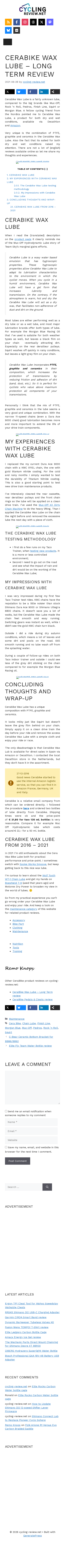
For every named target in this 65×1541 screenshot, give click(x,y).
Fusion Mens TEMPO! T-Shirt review (26, 1327)
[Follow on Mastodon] (50, 22)
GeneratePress (32, 1535)
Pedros (37, 1027)
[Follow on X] (41, 22)
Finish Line (43, 1023)
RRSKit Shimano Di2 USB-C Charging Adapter (32, 1312)
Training (17, 951)
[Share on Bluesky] (21, 91)
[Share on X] (10, 91)
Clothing (17, 927)
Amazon (15, 125)
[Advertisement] (32, 1246)
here (26, 808)
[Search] (47, 1187)
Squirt (8, 1032)
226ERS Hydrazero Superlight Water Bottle (31, 1350)
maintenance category (23, 909)
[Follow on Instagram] (25, 22)
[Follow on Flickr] (16, 30)
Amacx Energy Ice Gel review (23, 1337)
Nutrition (17, 943)
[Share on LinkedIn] (44, 91)
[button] (23, 166)
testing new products (43, 550)
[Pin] (32, 162)
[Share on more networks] (55, 91)
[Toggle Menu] (7, 42)
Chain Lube (29, 1023)
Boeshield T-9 (13, 882)
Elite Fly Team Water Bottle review (30, 1045)
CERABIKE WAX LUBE (20, 175)
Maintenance (20, 931)
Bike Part (18, 923)
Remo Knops (12, 1425)
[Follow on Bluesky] (8, 30)
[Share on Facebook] (32, 91)
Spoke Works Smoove (33, 864)
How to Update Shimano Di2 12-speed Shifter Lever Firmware (28, 1407)
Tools (15, 947)
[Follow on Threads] (33, 22)
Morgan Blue (12, 1027)
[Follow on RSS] (8, 22)
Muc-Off (27, 1027)
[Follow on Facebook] (16, 22)
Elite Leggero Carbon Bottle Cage (25, 1332)
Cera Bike (15, 1023)
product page (22, 239)
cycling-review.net (16, 1386)
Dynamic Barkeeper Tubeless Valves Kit (29, 1322)
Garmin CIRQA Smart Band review (25, 1317)
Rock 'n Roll (50, 1027)
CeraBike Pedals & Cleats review (32, 999)
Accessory (18, 920)
